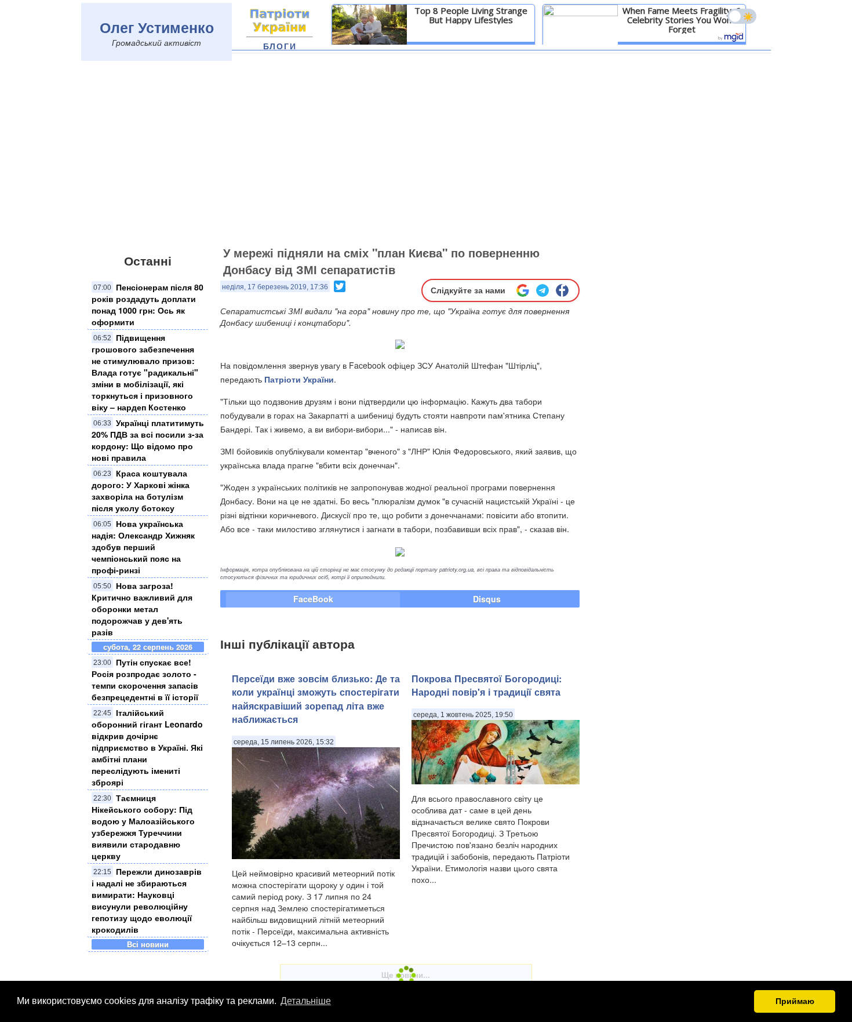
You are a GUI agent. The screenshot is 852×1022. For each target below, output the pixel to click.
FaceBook (313, 599)
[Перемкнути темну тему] (741, 16)
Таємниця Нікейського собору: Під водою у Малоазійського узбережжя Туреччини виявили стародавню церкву (143, 826)
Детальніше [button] (306, 1001)
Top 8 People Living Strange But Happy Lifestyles (470, 15)
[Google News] (523, 290)
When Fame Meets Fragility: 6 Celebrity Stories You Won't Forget (681, 20)
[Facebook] (562, 290)
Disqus (487, 599)
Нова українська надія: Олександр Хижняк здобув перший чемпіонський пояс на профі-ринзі (143, 547)
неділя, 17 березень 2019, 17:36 (275, 287)
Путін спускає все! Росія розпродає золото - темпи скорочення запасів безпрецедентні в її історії (145, 679)
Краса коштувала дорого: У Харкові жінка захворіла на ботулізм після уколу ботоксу (141, 490)
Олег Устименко (157, 27)
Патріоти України (299, 379)
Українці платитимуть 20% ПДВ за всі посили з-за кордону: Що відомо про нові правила (148, 440)
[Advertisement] (426, 155)
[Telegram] (542, 290)
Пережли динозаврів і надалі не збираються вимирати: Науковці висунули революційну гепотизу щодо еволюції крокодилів (147, 900)
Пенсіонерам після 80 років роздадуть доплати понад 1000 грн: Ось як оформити (147, 304)
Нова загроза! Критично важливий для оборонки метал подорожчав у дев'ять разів (142, 609)
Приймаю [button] (794, 1001)
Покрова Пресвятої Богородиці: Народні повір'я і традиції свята (487, 685)
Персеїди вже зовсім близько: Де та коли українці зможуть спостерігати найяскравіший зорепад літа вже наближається (316, 699)
